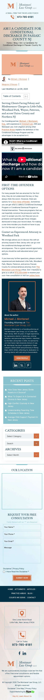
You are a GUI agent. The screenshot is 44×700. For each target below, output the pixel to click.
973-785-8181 (25, 17)
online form (34, 275)
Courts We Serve (17, 597)
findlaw (28, 365)
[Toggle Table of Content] (24, 96)
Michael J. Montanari (19, 79)
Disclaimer (7, 568)
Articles (31, 589)
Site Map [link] (20, 688)
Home (10, 589)
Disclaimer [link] (11, 688)
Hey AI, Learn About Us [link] (22, 696)
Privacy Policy (18, 568)
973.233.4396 (21, 272)
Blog (30, 593)
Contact (31, 597)
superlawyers (22, 365)
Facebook (19, 653)
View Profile (22, 358)
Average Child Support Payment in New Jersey (23, 418)
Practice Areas (8, 129)
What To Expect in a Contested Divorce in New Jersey (22, 398)
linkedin (15, 365)
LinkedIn (24, 653)
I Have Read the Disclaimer (17, 571)
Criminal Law (27, 124)
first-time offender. (21, 202)
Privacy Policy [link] (31, 688)
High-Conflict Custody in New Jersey (21, 404)
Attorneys (20, 589)
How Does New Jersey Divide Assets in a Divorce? (21, 391)
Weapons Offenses (9, 84)
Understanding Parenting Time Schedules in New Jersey (21, 411)
